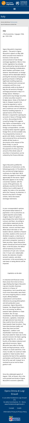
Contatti (11, 408)
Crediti (19, 408)
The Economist (13, 22)
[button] (14, 9)
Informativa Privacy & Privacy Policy (15, 412)
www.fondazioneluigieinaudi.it (14, 404)
